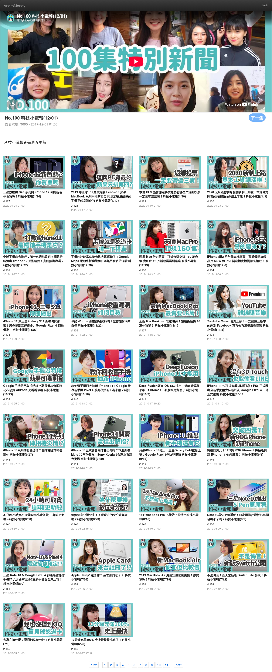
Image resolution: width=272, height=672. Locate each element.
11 (166, 665)
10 (159, 665)
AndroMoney (14, 5)
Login (265, 5)
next (178, 665)
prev (94, 665)
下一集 (257, 117)
